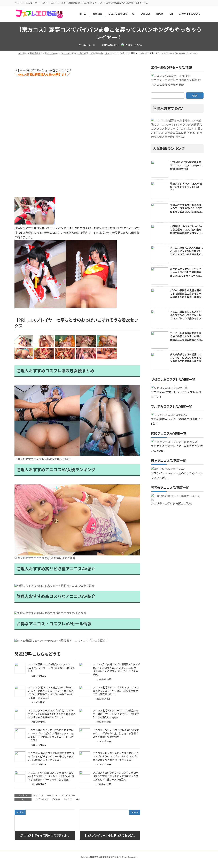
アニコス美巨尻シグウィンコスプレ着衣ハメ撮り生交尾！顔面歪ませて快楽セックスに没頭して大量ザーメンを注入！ (115, 776)
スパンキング (42, 799)
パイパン (68, 799)
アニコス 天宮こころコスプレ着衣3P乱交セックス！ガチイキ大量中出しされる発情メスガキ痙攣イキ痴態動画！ (116, 733)
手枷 (78, 799)
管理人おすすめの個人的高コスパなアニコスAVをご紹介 (51, 613)
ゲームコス (52, 795)
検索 (195, 95)
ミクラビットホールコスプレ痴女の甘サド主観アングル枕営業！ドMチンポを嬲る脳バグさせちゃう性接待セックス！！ (51, 714)
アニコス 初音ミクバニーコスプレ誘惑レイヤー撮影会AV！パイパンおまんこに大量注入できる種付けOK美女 (116, 714)
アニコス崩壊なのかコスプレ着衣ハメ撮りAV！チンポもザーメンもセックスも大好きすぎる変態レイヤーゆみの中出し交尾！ (51, 776)
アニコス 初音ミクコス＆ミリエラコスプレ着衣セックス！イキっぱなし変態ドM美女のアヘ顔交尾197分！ (116, 691)
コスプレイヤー (68, 795)
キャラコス (38, 795)
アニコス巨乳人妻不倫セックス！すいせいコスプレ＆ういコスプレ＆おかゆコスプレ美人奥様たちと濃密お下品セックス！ (115, 756)
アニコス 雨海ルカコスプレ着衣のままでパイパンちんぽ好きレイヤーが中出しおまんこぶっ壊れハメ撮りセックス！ (51, 756)
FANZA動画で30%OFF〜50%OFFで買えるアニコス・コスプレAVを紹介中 (62, 640)
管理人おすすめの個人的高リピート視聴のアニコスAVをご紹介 (55, 585)
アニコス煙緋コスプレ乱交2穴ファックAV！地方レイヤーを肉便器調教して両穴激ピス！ (51, 668)
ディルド (56, 799)
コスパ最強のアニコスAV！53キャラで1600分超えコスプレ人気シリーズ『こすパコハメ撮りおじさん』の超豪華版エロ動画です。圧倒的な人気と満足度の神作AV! (177, 128)
